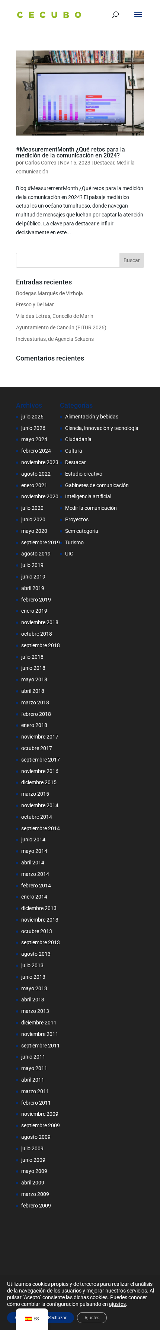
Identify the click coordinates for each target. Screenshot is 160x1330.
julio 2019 (32, 565)
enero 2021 (34, 485)
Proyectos (77, 519)
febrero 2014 (36, 886)
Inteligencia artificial (88, 496)
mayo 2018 (34, 679)
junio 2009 (33, 1160)
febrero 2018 (36, 714)
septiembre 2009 (40, 1125)
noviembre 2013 (39, 920)
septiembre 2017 (40, 760)
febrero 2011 (36, 1103)
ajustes (117, 1304)
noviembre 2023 (39, 462)
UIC (69, 554)
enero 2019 (34, 611)
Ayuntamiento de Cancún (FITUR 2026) (61, 327)
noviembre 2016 (39, 771)
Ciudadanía (78, 439)
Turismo (74, 542)
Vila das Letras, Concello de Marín (54, 316)
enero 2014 (34, 897)
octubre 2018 (36, 634)
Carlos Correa (41, 163)
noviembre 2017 (39, 737)
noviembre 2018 (39, 622)
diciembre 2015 (39, 782)
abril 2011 (32, 1080)
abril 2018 (32, 691)
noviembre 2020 (39, 496)
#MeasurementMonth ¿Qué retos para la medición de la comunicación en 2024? (70, 152)
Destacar (104, 163)
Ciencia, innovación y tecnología (101, 428)
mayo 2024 (34, 439)
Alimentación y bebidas (91, 417)
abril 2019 (32, 588)
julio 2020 (32, 508)
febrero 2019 (36, 600)
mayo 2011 (34, 1068)
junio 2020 (33, 519)
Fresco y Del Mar (35, 304)
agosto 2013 (36, 954)
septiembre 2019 (40, 542)
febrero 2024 (36, 451)
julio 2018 (32, 657)
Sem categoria (81, 531)
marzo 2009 (35, 1194)
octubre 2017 (36, 748)
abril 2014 (32, 863)
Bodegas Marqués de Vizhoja (49, 293)
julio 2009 (32, 1148)
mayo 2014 (34, 851)
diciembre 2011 (39, 1023)
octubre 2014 (36, 817)
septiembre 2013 (40, 942)
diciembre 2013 (39, 908)
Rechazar (57, 1317)
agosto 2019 (36, 554)
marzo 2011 (35, 1091)
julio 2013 (32, 965)
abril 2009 (32, 1183)
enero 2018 (34, 725)
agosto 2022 (36, 474)
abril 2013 (32, 1000)
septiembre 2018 (40, 645)
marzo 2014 (35, 874)
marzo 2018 (35, 702)
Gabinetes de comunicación (97, 485)
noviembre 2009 (39, 1114)
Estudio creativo (83, 474)
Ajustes (91, 1317)
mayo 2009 (34, 1171)
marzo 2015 (35, 794)
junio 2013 (33, 977)
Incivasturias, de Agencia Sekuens (55, 339)
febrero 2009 (36, 1206)
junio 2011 (33, 1057)
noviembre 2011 (39, 1034)
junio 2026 (33, 428)
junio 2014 (33, 839)
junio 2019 (33, 577)
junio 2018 (33, 668)
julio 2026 (32, 417)
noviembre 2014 (39, 805)
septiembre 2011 (40, 1046)
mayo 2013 (34, 988)
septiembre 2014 (40, 828)
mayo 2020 (34, 531)
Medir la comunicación (91, 508)
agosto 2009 (36, 1137)
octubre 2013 (36, 931)
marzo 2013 (35, 1011)
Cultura (73, 451)
